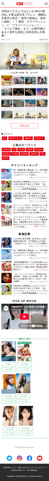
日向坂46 (34, 154)
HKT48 (5, 158)
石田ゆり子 (39, 138)
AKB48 (29, 149)
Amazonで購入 (8, 369)
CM (4, 138)
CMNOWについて (9, 468)
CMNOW (6, 149)
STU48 (21, 149)
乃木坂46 (38, 149)
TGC (42, 154)
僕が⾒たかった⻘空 (10, 154)
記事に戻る (24, 126)
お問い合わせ (22, 468)
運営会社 (34, 470)
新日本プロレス (15, 138)
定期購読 (9, 364)
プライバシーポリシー (37, 468)
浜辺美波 (24, 154)
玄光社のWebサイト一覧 (20, 470)
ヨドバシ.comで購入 (25, 369)
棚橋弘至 (28, 138)
